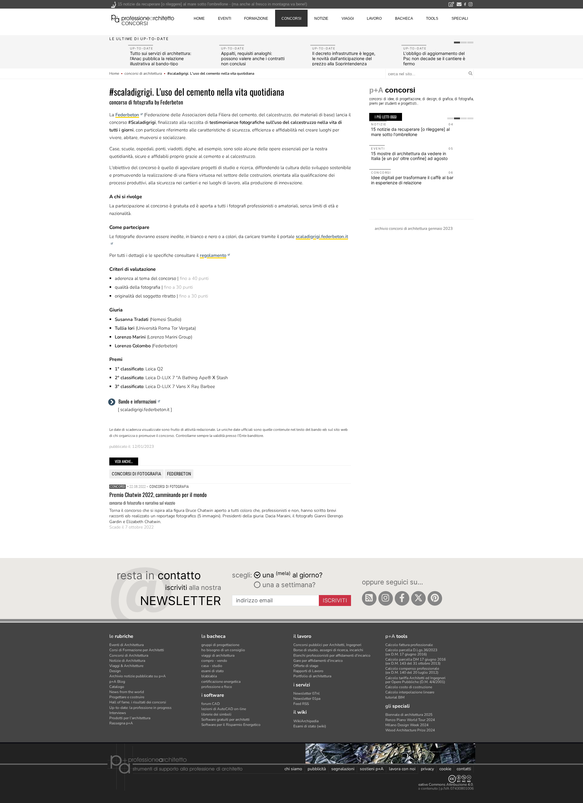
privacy (427, 769)
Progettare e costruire (126, 697)
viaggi (348, 18)
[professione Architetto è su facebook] (402, 598)
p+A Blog (117, 681)
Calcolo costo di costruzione (408, 687)
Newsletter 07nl (306, 693)
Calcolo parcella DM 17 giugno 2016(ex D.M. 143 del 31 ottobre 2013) (415, 661)
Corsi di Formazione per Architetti (136, 650)
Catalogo (116, 686)
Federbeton (127, 115)
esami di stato (212, 671)
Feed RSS (301, 703)
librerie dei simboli (216, 714)
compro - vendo (214, 660)
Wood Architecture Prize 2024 (410, 730)
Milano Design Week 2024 (406, 725)
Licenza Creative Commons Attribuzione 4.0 (437, 784)
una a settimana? (288, 585)
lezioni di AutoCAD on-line (223, 708)
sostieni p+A (372, 769)
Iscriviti (335, 600)
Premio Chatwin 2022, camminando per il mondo (158, 494)
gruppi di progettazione (220, 644)
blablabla (209, 676)
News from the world (126, 691)
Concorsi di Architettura (128, 655)
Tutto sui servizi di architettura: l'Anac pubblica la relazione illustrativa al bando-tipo (160, 58)
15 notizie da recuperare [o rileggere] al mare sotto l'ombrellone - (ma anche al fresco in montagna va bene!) (212, 4)
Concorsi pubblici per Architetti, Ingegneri (327, 644)
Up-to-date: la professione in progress (140, 707)
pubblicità (317, 769)
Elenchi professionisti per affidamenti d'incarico (331, 655)
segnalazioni (342, 769)
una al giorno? (292, 574)
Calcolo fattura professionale (409, 644)
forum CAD (210, 703)
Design (115, 671)
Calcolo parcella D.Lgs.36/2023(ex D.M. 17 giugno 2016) (411, 652)
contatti (464, 769)
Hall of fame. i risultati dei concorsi (137, 702)
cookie (445, 769)
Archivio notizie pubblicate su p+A (137, 676)
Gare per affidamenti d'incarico (318, 660)
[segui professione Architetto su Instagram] (385, 598)
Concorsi (117, 487)
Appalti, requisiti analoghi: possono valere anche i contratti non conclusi (253, 58)
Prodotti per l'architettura (129, 718)
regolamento (213, 255)
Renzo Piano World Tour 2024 (410, 719)
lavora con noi (402, 769)
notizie (321, 18)
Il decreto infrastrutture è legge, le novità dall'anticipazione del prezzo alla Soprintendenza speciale (343, 61)
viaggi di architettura (217, 655)
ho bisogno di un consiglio (223, 650)
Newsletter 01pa (306, 698)
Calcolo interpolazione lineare (409, 692)
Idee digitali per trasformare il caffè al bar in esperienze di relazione (412, 180)
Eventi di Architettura (126, 644)
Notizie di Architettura (127, 660)
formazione (256, 18)
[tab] (457, 42)
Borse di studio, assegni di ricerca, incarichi (328, 650)
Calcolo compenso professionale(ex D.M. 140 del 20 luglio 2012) (412, 670)
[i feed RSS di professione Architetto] (369, 598)
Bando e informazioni (137, 401)
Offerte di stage (305, 665)
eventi (224, 18)
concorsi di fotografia (136, 474)
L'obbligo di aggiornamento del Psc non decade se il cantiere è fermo (434, 58)
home (199, 18)
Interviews (117, 712)
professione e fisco (216, 686)
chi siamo (293, 769)
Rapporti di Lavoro (308, 671)
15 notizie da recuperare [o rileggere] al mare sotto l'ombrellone (410, 132)
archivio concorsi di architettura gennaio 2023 (414, 228)
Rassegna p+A (121, 723)
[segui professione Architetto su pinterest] (435, 598)
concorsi (134, 23)
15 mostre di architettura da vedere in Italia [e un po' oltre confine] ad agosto (409, 156)
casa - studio (211, 665)
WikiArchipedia (306, 721)
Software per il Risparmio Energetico (231, 724)
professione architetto (143, 18)
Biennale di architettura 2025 (408, 714)
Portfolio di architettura (312, 676)
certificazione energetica (220, 681)
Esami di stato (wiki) (309, 726)
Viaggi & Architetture (126, 665)
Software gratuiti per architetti (225, 719)
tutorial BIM (394, 697)
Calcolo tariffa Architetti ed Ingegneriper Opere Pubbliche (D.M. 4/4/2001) (415, 679)
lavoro (374, 18)
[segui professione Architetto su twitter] (418, 598)
